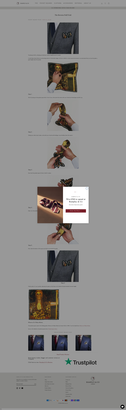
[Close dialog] (87, 188)
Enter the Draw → (76, 210)
